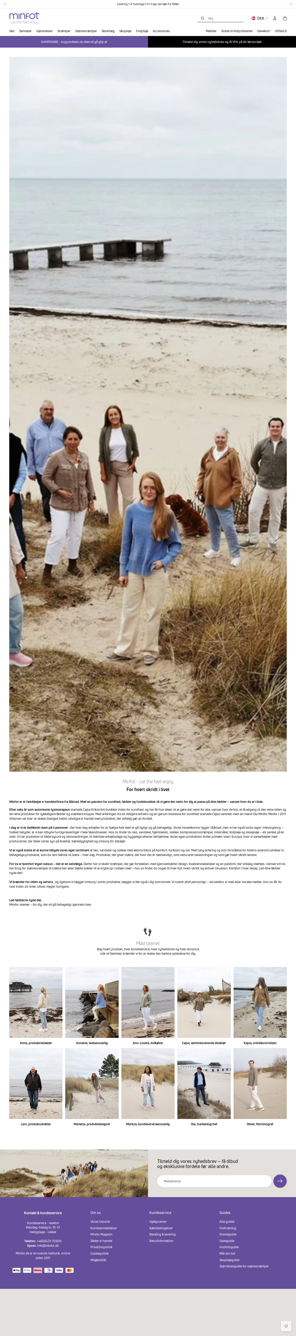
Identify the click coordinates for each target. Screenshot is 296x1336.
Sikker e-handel (101, 1240)
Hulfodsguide (229, 1247)
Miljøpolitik (98, 1259)
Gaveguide (226, 1240)
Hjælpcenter (158, 1221)
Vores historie (100, 1221)
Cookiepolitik (99, 1253)
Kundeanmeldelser (103, 1228)
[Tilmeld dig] (280, 1181)
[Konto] (275, 18)
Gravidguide (227, 1234)
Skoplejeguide (229, 1259)
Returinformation (161, 1240)
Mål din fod (227, 1253)
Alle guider (227, 1221)
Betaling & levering (162, 1234)
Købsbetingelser (161, 1228)
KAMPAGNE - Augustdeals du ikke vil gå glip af (74, 42)
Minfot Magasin (101, 1234)
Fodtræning (227, 1228)
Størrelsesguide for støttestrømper (244, 1266)
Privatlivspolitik (101, 1247)
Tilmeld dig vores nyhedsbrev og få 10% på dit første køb (222, 42)
